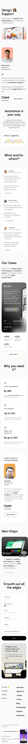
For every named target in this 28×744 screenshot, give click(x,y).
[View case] (24, 553)
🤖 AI (20, 539)
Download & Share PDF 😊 (11, 731)
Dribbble (4, 694)
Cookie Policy (5, 741)
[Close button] (26, 731)
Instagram (5, 691)
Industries (20, 715)
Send (14, 638)
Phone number (8, 603)
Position (6, 624)
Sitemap (4, 739)
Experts (20, 711)
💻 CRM (8, 250)
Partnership (21, 707)
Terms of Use (17, 739)
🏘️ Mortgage (9, 220)
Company (6, 617)
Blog (18, 703)
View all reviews (18, 99)
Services (20, 687)
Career (19, 695)
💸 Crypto (8, 193)
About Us (20, 691)
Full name (7, 597)
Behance (4, 698)
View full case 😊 (11, 309)
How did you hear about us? (12, 631)
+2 (25, 539)
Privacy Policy (10, 739)
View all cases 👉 (14, 354)
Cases (19, 699)
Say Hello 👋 (5, 687)
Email (6, 610)
